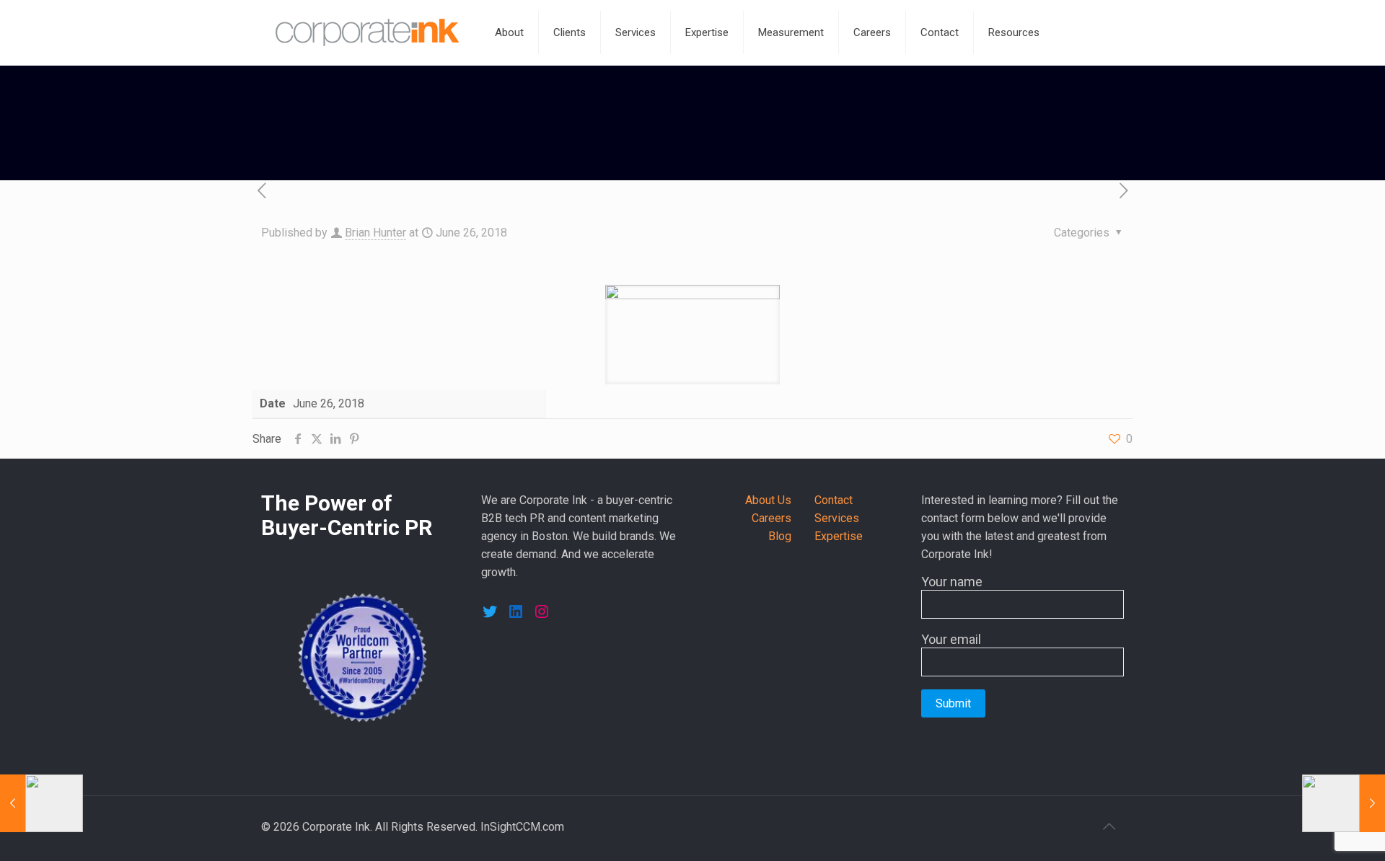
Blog (779, 536)
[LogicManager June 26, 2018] (41, 803)
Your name (951, 581)
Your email (951, 639)
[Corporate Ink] (367, 32)
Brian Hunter (375, 232)
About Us (768, 500)
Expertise (838, 536)
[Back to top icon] (1109, 826)
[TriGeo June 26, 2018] (1343, 803)
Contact (833, 500)
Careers (771, 518)
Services (836, 518)
